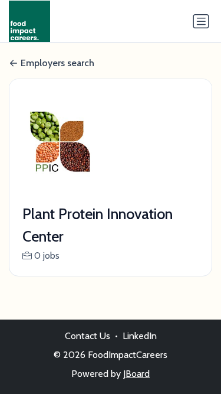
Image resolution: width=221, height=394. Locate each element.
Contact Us (87, 335)
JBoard (136, 373)
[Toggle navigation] (201, 21)
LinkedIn (140, 335)
